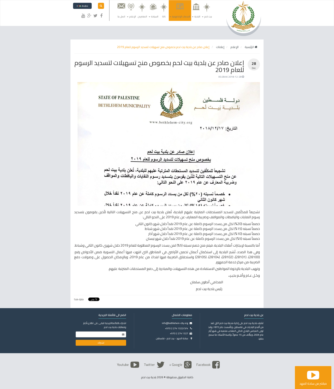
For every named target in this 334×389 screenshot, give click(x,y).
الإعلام (234, 47)
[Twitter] (95, 15)
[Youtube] (83, 15)
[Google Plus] (89, 15)
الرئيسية (250, 47)
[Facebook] (101, 15)
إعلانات (220, 47)
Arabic (84, 6)
